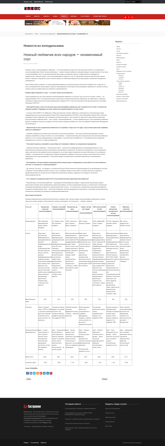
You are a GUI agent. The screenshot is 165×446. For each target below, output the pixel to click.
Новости (36, 16)
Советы (64, 16)
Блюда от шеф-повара (122, 96)
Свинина (121, 75)
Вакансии (43, 442)
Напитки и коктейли (122, 94)
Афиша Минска (38, 1)
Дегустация (108, 426)
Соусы (118, 51)
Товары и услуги (109, 413)
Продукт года (28, 1)
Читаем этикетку (110, 421)
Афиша (55, 16)
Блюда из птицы (121, 66)
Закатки (118, 55)
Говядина (121, 77)
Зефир (120, 83)
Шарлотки (121, 86)
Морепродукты (120, 57)
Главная (28, 16)
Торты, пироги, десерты (123, 81)
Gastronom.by (29, 34)
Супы (117, 69)
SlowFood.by (48, 1)
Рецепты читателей (122, 98)
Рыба (117, 60)
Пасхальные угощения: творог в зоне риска (77, 423)
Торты (120, 84)
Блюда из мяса (120, 73)
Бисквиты (121, 88)
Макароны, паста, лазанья (123, 71)
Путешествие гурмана (100, 16)
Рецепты (46, 16)
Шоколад (121, 90)
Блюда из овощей (121, 64)
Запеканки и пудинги (122, 53)
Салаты (118, 49)
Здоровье (73, 16)
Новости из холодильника (47, 34)
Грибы (118, 46)
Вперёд (104, 379)
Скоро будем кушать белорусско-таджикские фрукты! (80, 408)
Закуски (118, 62)
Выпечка (121, 92)
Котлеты (121, 79)
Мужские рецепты (121, 101)
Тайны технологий (110, 417)
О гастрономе (85, 16)
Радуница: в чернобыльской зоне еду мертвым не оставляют (82, 419)
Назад (29, 379)
